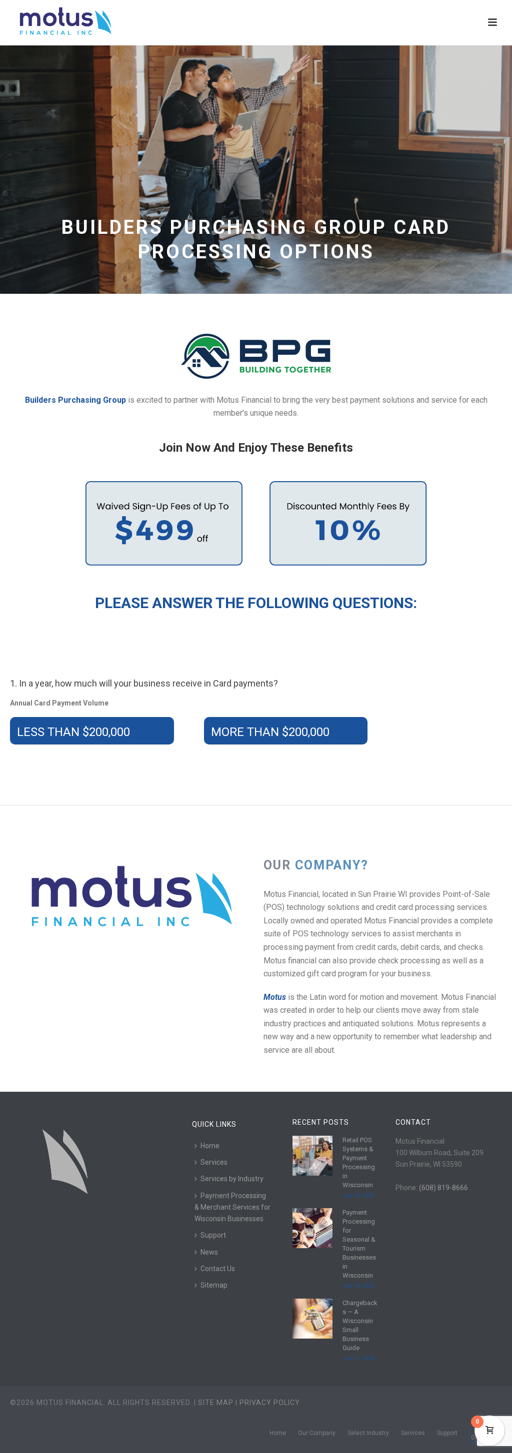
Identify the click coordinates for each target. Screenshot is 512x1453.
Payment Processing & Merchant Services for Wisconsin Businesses (232, 1207)
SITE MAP (216, 1403)
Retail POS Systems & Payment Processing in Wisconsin (358, 1162)
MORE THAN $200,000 (270, 732)
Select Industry (368, 1433)
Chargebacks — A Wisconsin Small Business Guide (360, 1325)
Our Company (317, 1433)
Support (213, 1235)
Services (214, 1162)
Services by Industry (232, 1179)
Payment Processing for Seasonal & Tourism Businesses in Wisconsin (359, 1244)
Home (210, 1146)
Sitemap (214, 1285)
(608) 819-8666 (443, 1188)
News (209, 1252)
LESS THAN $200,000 (73, 732)
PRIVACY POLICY (270, 1403)
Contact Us (217, 1269)
